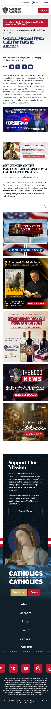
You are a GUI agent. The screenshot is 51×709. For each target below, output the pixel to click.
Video (20, 58)
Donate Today (25, 511)
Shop (25, 622)
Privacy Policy (29, 703)
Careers (25, 613)
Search (46, 208)
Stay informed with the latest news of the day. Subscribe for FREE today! (24, 23)
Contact (26, 639)
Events (25, 630)
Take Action (19, 592)
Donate (43, 10)
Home (5, 30)
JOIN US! (25, 647)
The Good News (17, 30)
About (25, 604)
